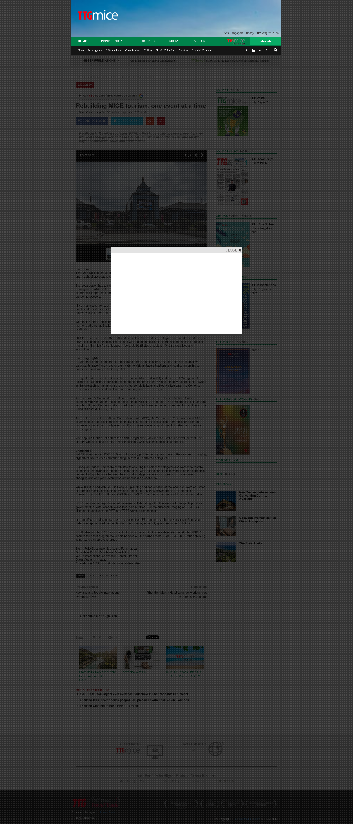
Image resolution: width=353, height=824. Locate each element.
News (81, 50)
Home (82, 41)
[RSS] (267, 50)
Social (174, 41)
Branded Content (201, 50)
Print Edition (112, 41)
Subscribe (266, 41)
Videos (199, 41)
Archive (183, 50)
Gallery (148, 50)
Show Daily (146, 41)
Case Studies (132, 50)
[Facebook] (247, 50)
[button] (276, 50)
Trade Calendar (165, 50)
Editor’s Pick (113, 50)
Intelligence (95, 50)
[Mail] (260, 50)
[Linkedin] (253, 50)
